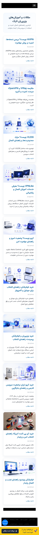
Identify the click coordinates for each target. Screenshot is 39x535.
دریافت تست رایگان (9, 531)
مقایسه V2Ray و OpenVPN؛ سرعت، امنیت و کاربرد (21, 90)
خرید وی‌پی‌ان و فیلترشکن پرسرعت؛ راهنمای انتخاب (23, 337)
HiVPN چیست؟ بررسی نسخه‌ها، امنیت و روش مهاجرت (20, 41)
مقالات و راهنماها (14, 520)
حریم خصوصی (13, 524)
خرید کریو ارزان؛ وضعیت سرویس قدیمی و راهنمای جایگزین (20, 386)
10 (23, 509)
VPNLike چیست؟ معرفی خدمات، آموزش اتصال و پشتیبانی (23, 189)
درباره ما (21, 524)
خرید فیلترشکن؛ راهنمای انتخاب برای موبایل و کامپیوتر (20, 289)
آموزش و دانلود (23, 520)
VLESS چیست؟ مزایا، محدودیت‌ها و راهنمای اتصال (21, 139)
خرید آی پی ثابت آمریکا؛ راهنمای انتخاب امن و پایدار (20, 435)
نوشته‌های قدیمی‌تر (16, 509)
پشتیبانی (26, 524)
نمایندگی (6, 520)
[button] (34, 5)
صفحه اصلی (32, 520)
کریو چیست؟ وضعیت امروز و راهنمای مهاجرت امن (21, 240)
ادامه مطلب (30, 61)
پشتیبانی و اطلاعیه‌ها (5, 522)
